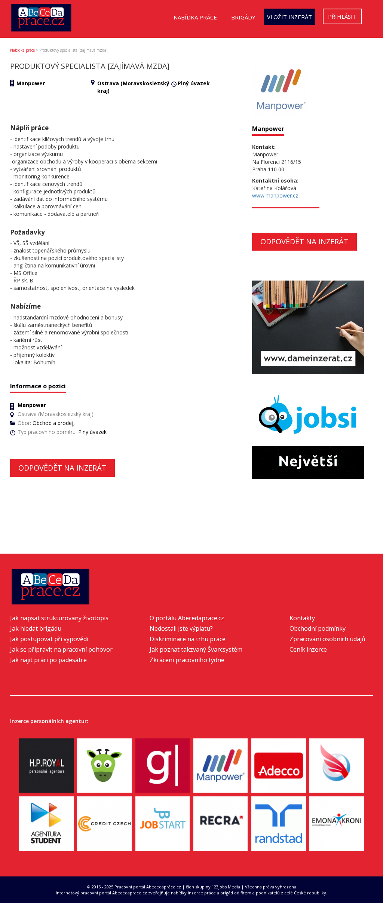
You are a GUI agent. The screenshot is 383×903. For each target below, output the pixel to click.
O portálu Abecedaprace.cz (187, 618)
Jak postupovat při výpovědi (49, 639)
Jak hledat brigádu (35, 628)
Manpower (30, 83)
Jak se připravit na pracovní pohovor (61, 649)
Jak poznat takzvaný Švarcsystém (196, 649)
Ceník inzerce (308, 649)
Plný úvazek (194, 83)
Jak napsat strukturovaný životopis (59, 618)
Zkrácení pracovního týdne (187, 660)
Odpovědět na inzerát (62, 468)
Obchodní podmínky (317, 628)
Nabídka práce (195, 17)
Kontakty (302, 618)
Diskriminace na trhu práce (188, 639)
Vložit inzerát (289, 17)
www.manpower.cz (275, 195)
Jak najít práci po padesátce (48, 660)
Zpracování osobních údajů (327, 639)
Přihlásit (342, 16)
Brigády (243, 17)
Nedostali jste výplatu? (181, 628)
